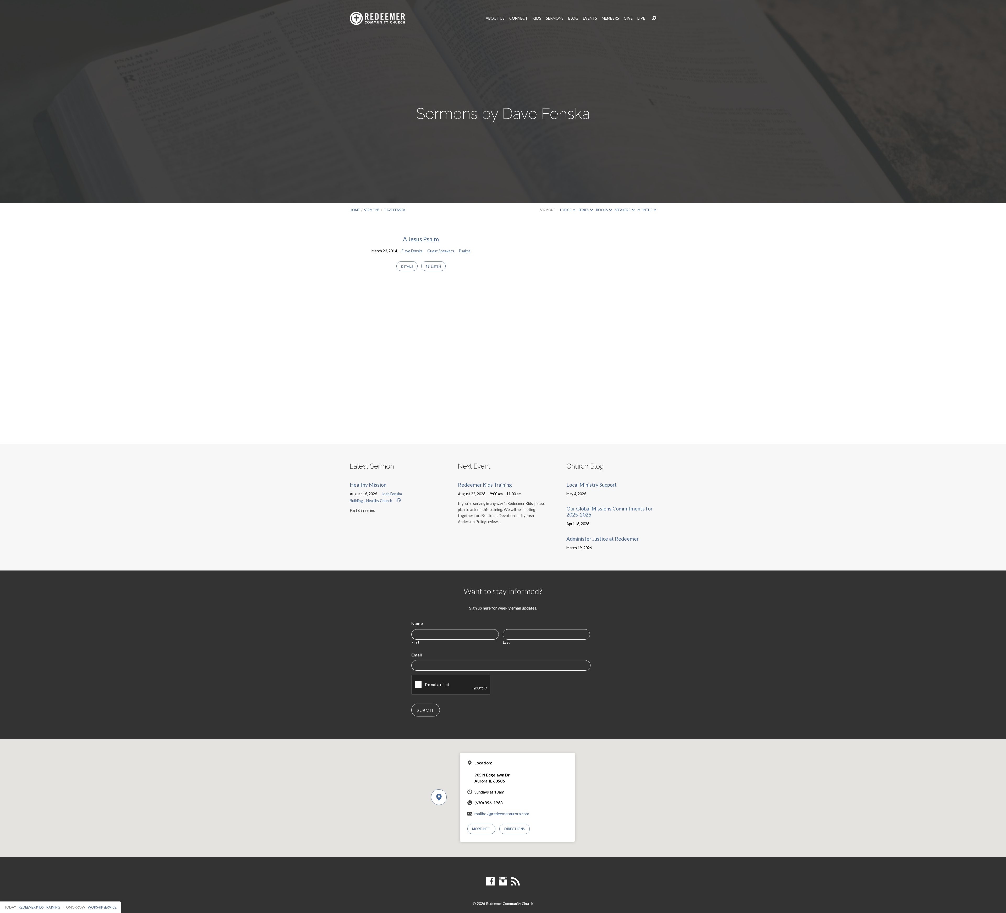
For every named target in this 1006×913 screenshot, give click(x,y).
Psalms (465, 251)
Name (417, 623)
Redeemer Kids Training (485, 485)
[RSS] (515, 881)
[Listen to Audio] (399, 500)
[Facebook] (490, 881)
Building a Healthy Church (371, 500)
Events (590, 18)
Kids (536, 18)
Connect (518, 18)
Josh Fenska (392, 494)
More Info (481, 829)
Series (583, 210)
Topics (565, 210)
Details (407, 266)
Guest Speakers (440, 251)
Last (506, 642)
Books (602, 210)
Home (355, 210)
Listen (435, 266)
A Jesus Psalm (421, 239)
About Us (495, 18)
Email (416, 654)
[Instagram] (503, 881)
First (415, 642)
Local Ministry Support (591, 485)
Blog (573, 18)
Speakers (623, 210)
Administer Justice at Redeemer (602, 539)
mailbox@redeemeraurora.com (501, 813)
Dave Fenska (394, 210)
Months (645, 210)
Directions (514, 829)
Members (610, 18)
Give (628, 18)
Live (641, 18)
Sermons (555, 18)
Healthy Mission (368, 485)
